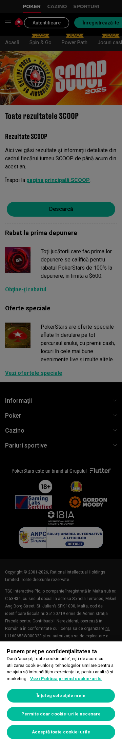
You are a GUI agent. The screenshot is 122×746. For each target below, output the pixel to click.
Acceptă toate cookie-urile (61, 731)
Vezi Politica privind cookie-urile (66, 678)
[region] (61, 693)
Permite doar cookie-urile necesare (61, 713)
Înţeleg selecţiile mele (61, 695)
